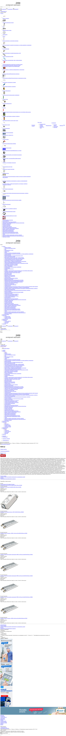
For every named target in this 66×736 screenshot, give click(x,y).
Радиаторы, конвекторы (9, 300)
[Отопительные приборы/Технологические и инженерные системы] (17, 76)
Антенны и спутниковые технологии (11, 282)
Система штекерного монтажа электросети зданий (13, 259)
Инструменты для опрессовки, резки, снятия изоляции (14, 257)
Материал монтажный (8, 293)
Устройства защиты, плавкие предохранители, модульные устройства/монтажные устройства (21, 288)
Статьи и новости (8, 321)
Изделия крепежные (8, 274)
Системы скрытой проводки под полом (11, 295)
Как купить (4, 315)
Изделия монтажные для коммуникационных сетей (14, 255)
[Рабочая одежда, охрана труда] (17, 134)
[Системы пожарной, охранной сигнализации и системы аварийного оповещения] (17, 43)
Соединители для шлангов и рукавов (11, 264)
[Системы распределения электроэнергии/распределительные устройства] (17, 191)
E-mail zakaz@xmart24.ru (5, 444)
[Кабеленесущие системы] (17, 28)
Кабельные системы (8, 313)
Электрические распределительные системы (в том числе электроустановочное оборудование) (21, 286)
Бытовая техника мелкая (9, 279)
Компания (2, 715)
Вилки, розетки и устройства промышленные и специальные (15, 261)
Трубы (6, 310)
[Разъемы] (17, 105)
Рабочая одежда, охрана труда (10, 276)
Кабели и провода (8, 247)
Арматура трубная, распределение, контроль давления (14, 311)
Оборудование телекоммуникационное (11, 304)
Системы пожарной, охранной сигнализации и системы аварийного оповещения (19, 253)
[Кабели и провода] (17, 16)
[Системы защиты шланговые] (17, 218)
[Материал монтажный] (17, 202)
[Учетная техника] (17, 137)
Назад (6, 429)
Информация (2, 719)
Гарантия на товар (8, 318)
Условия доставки (8, 317)
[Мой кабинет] (0, 10)
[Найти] (0, 331)
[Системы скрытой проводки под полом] (17, 213)
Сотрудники (2, 718)
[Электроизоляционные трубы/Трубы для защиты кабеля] (17, 62)
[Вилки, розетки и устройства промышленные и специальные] (17, 68)
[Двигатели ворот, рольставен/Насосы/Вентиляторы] (17, 156)
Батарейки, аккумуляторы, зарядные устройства (13, 271)
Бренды (1, 724)
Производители (5, 319)
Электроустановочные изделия (10, 248)
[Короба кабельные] (17, 47)
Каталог (3, 246)
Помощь (1, 723)
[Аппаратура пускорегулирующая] (17, 168)
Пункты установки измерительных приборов (13, 305)
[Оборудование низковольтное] (17, 187)
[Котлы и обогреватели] (17, 88)
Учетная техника (7, 277)
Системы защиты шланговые (10, 296)
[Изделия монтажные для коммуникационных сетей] (17, 51)
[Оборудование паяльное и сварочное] (17, 84)
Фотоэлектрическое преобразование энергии (12, 309)
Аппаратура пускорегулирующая (10, 284)
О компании (4, 320)
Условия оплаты (7, 316)
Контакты (4, 323)
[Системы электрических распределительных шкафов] (17, 198)
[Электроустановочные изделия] (17, 20)
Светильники (7, 251)
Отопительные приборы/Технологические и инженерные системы (16, 263)
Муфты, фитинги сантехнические (10, 306)
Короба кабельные (8, 254)
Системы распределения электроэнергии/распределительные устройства (17, 290)
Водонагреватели (8, 297)
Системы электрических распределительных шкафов (14, 292)
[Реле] (17, 24)
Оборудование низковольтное (10, 289)
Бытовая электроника (8, 301)
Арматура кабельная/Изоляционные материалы (13, 262)
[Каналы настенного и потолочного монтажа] (17, 38)
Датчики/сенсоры (8, 285)
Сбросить (6, 638)
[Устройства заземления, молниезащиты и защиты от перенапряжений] (17, 179)
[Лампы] (17, 35)
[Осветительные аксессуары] (17, 164)
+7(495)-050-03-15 (3, 11)
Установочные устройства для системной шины (13, 260)
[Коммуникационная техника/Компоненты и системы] (17, 149)
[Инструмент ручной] (17, 122)
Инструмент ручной (8, 273)
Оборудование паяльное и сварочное (11, 265)
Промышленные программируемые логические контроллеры (15, 299)
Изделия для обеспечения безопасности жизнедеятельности (15, 312)
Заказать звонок (3, 346)
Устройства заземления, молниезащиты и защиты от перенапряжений (17, 287)
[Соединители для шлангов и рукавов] (17, 80)
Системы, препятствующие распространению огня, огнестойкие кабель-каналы (19, 270)
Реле (5, 249)
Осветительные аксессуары (9, 283)
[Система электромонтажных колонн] (17, 210)
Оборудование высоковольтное (10, 307)
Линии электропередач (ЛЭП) (10, 256)
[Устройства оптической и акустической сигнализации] (17, 152)
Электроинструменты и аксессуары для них (12, 272)
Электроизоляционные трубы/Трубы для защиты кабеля (14, 258)
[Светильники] (17, 32)
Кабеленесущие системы (9, 250)
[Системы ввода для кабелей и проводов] (17, 206)
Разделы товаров (3, 625)
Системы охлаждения (8, 302)
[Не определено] (17, 97)
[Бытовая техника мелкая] (17, 145)
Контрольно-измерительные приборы (11, 278)
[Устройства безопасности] (17, 101)
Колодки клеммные (8, 291)
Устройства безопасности (9, 268)
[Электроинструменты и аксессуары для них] (17, 118)
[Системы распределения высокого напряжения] (17, 93)
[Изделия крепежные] (17, 126)
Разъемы (6, 269)
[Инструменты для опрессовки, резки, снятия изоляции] (17, 58)
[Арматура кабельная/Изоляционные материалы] (17, 71)
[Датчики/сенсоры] (17, 171)
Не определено (7, 267)
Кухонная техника (5, 314)
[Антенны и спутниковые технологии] (17, 160)
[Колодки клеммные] (17, 194)
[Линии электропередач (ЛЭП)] (17, 55)
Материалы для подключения (10, 275)
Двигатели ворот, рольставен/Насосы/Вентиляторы (14, 281)
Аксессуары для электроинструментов (11, 298)
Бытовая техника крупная (9, 303)
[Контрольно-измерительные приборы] (17, 141)
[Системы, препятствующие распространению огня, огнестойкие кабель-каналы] (17, 110)
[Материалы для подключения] (17, 130)
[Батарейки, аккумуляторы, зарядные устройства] (17, 114)
